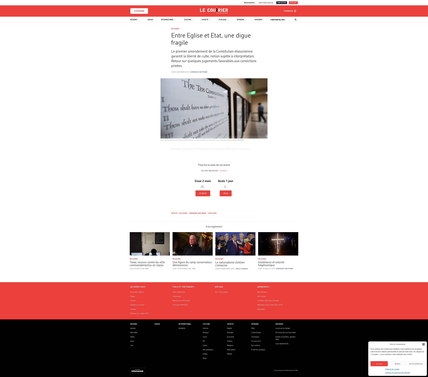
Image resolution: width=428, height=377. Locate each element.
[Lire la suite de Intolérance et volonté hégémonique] (278, 244)
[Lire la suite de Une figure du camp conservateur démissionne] (193, 244)
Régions (133, 324)
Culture (206, 324)
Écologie (230, 333)
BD (204, 341)
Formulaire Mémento (180, 305)
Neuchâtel (133, 333)
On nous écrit (256, 341)
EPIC (296, 370)
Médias (229, 354)
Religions (175, 29)
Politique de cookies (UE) (139, 313)
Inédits (205, 354)
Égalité (229, 328)
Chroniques (255, 337)
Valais (132, 337)
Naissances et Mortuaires (181, 301)
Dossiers (279, 324)
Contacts (133, 309)
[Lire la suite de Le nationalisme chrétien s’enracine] (235, 244)
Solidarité (182, 328)
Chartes (133, 301)
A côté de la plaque (258, 350)
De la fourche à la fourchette (285, 333)
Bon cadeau (261, 296)
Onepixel (282, 370)
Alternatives (231, 350)
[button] (423, 344)
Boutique (219, 287)
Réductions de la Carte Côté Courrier (270, 305)
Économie (230, 337)
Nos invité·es (255, 345)
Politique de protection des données (397, 373)
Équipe (132, 296)
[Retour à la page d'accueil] (214, 11)
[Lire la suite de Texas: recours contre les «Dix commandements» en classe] (150, 244)
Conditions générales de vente (268, 301)
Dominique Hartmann (197, 213)
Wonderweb (290, 370)
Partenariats (177, 296)
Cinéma (205, 328)
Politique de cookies (392, 369)
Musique (206, 333)
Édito (253, 328)
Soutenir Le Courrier (137, 305)
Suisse (157, 324)
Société (174, 213)
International (185, 324)
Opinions (255, 324)
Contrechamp (256, 333)
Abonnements (262, 292)
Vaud (132, 341)
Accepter (379, 364)
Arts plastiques (208, 350)
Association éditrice (137, 292)
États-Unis (212, 213)
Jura (131, 345)
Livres (205, 337)
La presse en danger (282, 328)
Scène (205, 345)
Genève (133, 328)
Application (261, 309)
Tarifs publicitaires (179, 292)
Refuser (397, 364)
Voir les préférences (416, 364)
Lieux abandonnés (281, 344)
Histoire (229, 341)
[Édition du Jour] (278, 18)
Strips (205, 358)
